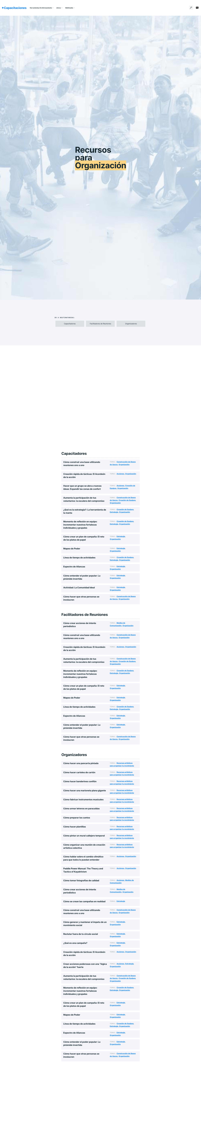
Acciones (120, 474)
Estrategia (114, 512)
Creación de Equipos (127, 500)
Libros (58, 8)
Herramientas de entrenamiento (41, 8)
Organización (124, 464)
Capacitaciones (15, 7)
